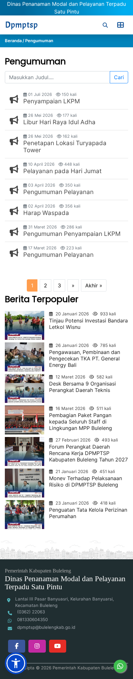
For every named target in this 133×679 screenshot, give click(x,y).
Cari (119, 77)
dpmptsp (21, 25)
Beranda (13, 40)
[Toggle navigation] (120, 25)
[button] (15, 663)
